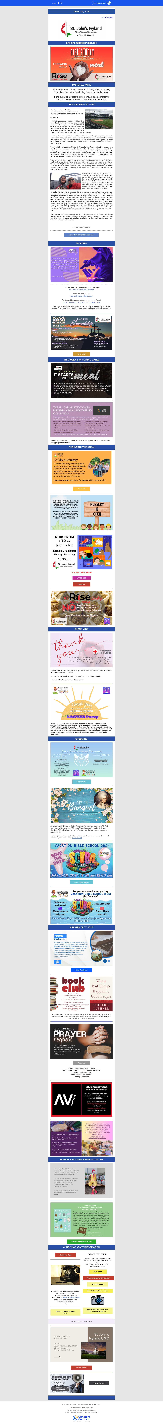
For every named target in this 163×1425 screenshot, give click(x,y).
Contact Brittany (99, 1383)
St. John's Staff (65, 1255)
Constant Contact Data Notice (86, 1410)
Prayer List (81, 1063)
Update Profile (72, 1410)
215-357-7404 (104, 440)
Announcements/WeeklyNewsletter (98, 1278)
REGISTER (81, 489)
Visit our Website (81, 1368)
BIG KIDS (81, 584)
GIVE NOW (81, 354)
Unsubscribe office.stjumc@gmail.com (81, 1408)
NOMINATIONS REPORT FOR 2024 (81, 235)
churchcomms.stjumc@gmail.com (80, 1412)
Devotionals (97, 1271)
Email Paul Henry (82, 970)
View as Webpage (107, 17)
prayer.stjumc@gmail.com (81, 1072)
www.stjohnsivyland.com (81, 296)
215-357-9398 (77, 838)
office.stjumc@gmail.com (71, 1297)
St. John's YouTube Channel (81, 290)
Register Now (81, 781)
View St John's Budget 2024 (65, 1312)
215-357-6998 (56, 1297)
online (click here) (70, 1070)
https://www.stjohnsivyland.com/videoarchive (81, 302)
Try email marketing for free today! (82, 1421)
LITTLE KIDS (81, 578)
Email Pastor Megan (81, 882)
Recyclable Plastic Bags (81, 1241)
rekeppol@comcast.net (60, 443)
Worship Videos (98, 1284)
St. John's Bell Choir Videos (97, 1291)
